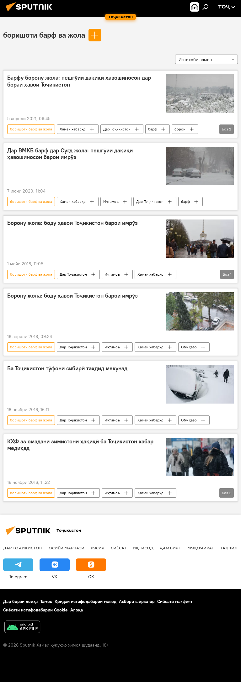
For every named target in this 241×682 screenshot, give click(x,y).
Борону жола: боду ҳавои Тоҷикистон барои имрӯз (72, 222)
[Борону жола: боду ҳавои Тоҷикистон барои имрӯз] (200, 238)
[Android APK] (22, 628)
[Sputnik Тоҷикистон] (30, 12)
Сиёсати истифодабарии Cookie (35, 610)
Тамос (46, 601)
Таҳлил (229, 548)
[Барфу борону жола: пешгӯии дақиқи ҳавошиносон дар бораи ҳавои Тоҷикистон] (200, 93)
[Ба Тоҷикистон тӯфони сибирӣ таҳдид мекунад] (200, 384)
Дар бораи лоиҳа (20, 601)
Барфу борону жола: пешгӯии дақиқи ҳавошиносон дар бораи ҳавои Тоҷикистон (79, 81)
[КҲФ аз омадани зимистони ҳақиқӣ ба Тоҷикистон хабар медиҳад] (200, 457)
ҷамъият (170, 548)
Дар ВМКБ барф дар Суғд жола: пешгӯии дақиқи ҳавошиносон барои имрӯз (70, 154)
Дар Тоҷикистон (117, 129)
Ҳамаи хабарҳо (73, 129)
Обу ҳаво (189, 347)
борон (179, 129)
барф (152, 129)
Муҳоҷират (200, 548)
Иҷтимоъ (111, 201)
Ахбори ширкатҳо (137, 601)
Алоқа (76, 610)
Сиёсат (118, 548)
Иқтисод (143, 548)
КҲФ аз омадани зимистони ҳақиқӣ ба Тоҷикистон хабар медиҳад (80, 445)
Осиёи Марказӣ (66, 548)
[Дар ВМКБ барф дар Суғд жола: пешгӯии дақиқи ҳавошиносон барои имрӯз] (200, 166)
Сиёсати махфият (174, 601)
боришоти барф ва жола (44, 35)
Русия (97, 548)
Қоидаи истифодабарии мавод (85, 601)
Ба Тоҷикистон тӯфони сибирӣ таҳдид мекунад (67, 368)
